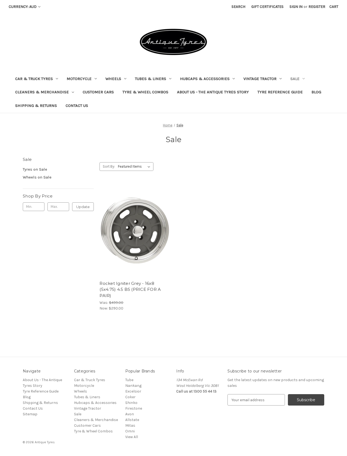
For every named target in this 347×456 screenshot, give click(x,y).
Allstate (132, 419)
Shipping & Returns (36, 105)
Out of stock (135, 240)
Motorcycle (79, 78)
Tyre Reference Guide (280, 92)
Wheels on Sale (37, 177)
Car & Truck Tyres (34, 78)
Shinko (131, 402)
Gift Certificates (267, 6)
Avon (129, 414)
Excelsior (133, 391)
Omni (130, 431)
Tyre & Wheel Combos (145, 92)
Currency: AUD (23, 6)
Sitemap (30, 414)
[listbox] (135, 166)
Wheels (113, 78)
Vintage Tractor (260, 78)
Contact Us (77, 105)
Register (317, 6)
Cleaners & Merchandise (42, 92)
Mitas (130, 425)
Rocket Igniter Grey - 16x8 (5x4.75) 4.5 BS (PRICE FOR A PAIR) (130, 289)
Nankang (133, 385)
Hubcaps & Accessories (205, 78)
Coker (130, 397)
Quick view (134, 221)
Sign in (296, 6)
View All (131, 437)
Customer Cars (98, 92)
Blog (316, 92)
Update (83, 207)
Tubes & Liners (150, 78)
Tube (129, 380)
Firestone (133, 408)
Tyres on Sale (35, 169)
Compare (133, 231)
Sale (295, 78)
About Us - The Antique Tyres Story (213, 92)
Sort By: (109, 166)
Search (238, 6)
